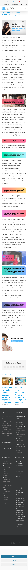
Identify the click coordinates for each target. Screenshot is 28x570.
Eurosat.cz (5, 477)
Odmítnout (14, 560)
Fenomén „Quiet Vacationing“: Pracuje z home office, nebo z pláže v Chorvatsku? (20, 395)
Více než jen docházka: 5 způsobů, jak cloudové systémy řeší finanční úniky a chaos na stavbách (20, 500)
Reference (18, 450)
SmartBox (5, 495)
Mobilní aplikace (19, 422)
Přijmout (14, 556)
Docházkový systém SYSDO (20, 417)
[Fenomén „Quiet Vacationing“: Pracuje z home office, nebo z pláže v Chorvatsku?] (20, 377)
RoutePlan (5, 489)
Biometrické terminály (20, 426)
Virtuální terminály (19, 432)
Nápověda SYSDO (20, 444)
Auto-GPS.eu (5, 461)
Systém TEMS (6, 483)
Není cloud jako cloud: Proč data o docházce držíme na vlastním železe (20, 481)
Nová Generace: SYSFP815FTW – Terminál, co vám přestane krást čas (20, 527)
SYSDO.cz (5, 471)
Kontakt (4, 446)
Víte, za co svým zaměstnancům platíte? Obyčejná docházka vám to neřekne (19, 490)
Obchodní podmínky (10, 567)
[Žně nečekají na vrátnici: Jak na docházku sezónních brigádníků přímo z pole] (7, 377)
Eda (3, 465)
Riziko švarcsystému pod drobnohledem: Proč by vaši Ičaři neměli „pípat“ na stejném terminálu (20, 510)
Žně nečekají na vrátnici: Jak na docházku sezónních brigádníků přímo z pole (7, 395)
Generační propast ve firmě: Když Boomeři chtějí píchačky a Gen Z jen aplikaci (20, 519)
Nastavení (14, 564)
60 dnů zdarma (19, 438)
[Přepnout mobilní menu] (25, 8)
